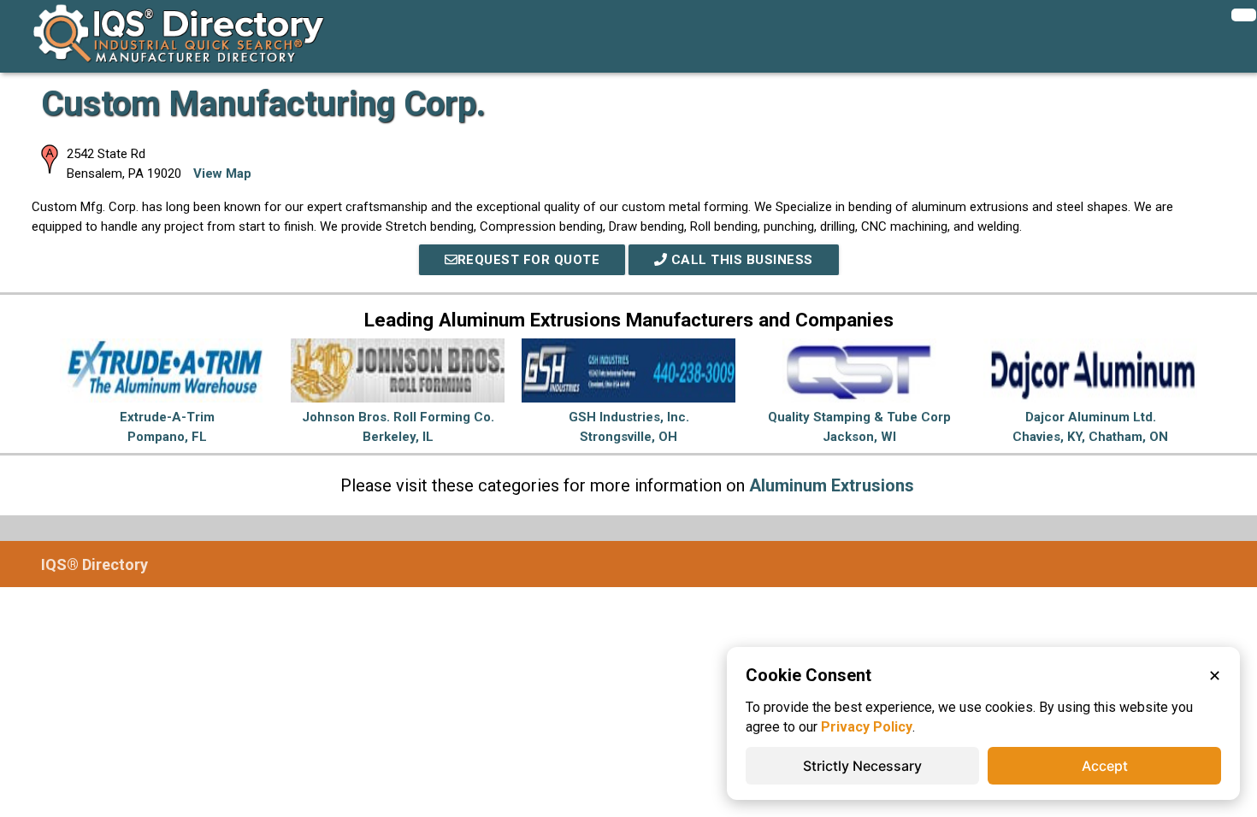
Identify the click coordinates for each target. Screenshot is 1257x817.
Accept (1105, 765)
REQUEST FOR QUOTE (528, 259)
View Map (222, 173)
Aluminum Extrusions (831, 485)
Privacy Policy (866, 727)
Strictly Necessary (862, 765)
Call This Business (740, 259)
